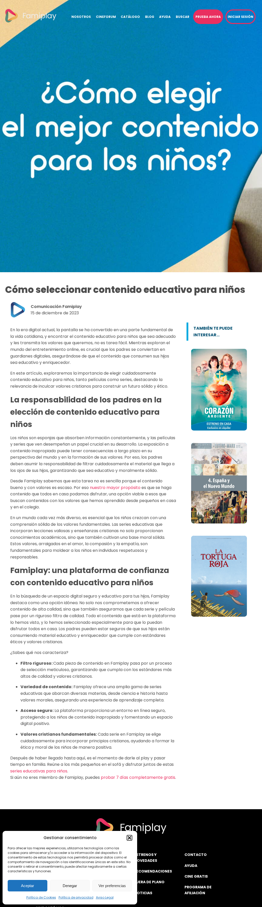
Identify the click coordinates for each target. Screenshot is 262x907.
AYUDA (190, 865)
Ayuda (165, 17)
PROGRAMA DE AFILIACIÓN (198, 890)
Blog (149, 17)
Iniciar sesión (240, 17)
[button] (129, 837)
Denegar (70, 886)
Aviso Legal (105, 897)
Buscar (182, 17)
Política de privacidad (76, 897)
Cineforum (106, 17)
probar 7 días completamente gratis (138, 777)
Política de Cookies (41, 897)
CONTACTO (195, 854)
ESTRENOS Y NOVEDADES (145, 857)
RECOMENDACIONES (153, 871)
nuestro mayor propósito (115, 488)
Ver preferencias (112, 886)
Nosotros (81, 17)
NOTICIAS (143, 893)
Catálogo (130, 17)
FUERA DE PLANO (149, 882)
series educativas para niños (38, 771)
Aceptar (27, 886)
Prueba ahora (208, 17)
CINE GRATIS (196, 876)
